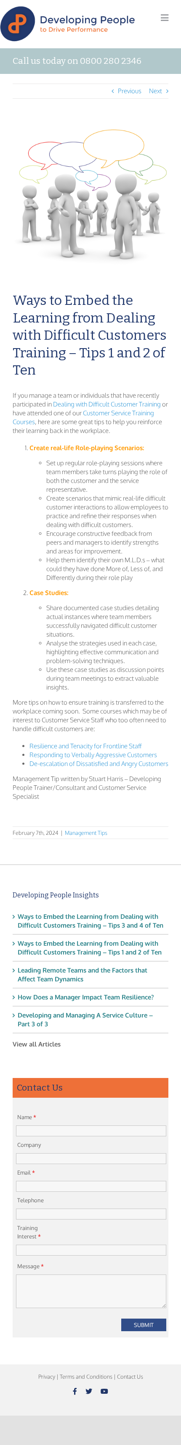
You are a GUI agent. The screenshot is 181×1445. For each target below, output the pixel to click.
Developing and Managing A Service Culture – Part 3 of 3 (85, 1019)
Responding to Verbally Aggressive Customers (93, 755)
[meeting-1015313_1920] (90, 201)
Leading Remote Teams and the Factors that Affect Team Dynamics (82, 974)
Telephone (30, 1200)
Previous (129, 91)
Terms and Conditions (86, 1376)
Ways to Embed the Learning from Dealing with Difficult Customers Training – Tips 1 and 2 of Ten (90, 947)
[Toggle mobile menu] (164, 17)
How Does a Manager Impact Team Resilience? (86, 997)
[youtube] (104, 1391)
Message (30, 1266)
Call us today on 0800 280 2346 (77, 60)
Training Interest (29, 1232)
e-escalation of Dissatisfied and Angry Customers (101, 764)
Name (26, 1117)
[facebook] (75, 1391)
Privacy (46, 1376)
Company (29, 1144)
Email (26, 1172)
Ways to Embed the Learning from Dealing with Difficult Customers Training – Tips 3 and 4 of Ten (90, 921)
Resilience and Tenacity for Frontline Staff (85, 746)
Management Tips (86, 832)
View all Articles (37, 1044)
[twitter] (88, 1391)
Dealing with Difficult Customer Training (107, 404)
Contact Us (130, 1376)
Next (155, 91)
